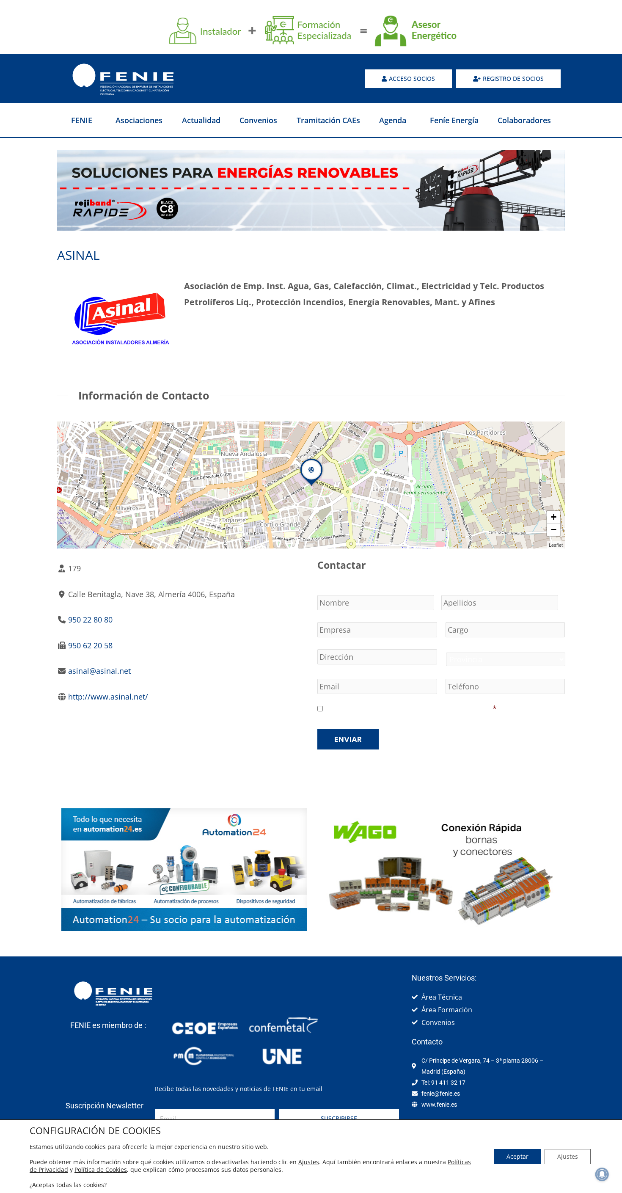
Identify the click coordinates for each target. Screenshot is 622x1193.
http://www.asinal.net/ (108, 697)
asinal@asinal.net (99, 671)
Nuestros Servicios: (444, 977)
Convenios (258, 120)
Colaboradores (524, 120)
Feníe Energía (454, 120)
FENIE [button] (81, 120)
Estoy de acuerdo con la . (411, 708)
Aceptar (517, 1156)
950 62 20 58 (90, 645)
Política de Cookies (100, 1169)
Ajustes (308, 1162)
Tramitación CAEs (328, 120)
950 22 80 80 (90, 619)
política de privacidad (450, 708)
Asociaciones (139, 120)
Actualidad (201, 120)
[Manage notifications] (602, 1174)
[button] (311, 485)
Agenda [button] (392, 120)
